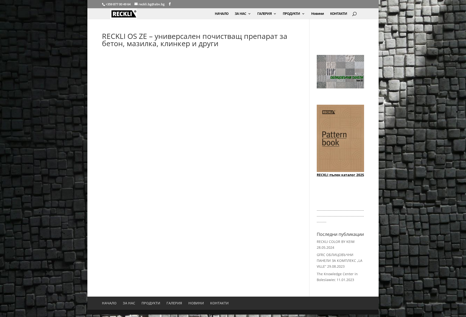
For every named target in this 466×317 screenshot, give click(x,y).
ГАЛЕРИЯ (264, 14)
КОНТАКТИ (338, 14)
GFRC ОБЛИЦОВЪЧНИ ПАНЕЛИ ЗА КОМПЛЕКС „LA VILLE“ (339, 260)
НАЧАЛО (221, 14)
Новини (317, 14)
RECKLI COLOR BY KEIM (336, 241)
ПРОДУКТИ (291, 14)
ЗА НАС (240, 14)
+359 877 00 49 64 (118, 4)
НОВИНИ (196, 303)
